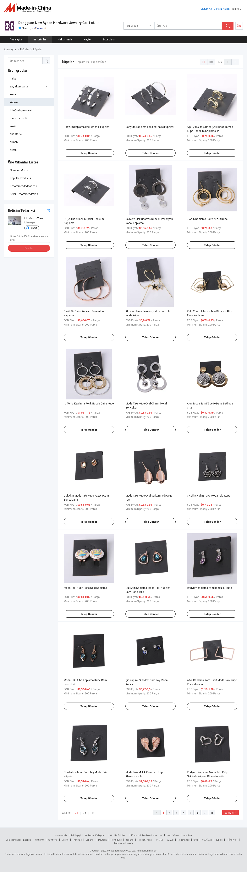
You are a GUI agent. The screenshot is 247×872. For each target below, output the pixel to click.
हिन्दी (196, 839)
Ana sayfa (16, 39)
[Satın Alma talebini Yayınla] (239, 26)
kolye (13, 94)
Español (90, 839)
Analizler (187, 835)
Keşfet (87, 39)
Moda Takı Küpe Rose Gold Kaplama (85, 588)
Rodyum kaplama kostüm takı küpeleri (86, 127)
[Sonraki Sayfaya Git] (235, 62)
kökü (13, 126)
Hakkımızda (65, 39)
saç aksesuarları (20, 86)
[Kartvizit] (48, 210)
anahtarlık (16, 134)
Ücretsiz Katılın (222, 8)
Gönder (29, 248)
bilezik (13, 150)
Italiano (130, 839)
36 (84, 813)
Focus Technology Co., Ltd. (122, 850)
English (27, 839)
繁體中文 (53, 839)
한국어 (159, 839)
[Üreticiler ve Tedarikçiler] (28, 7)
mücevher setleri (19, 118)
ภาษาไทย (207, 839)
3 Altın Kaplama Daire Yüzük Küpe (207, 219)
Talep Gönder (88, 153)
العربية (170, 839)
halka (13, 78)
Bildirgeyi (76, 835)
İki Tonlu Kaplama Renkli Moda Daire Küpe (89, 403)
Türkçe (219, 839)
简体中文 (39, 839)
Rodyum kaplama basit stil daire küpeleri (149, 127)
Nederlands (183, 839)
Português (116, 839)
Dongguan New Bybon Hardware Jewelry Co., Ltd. (56, 23)
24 (76, 812)
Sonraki (228, 812)
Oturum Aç (206, 8)
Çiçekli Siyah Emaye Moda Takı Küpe (208, 495)
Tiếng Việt (232, 839)
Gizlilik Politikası (118, 835)
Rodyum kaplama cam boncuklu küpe (209, 588)
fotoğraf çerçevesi (20, 110)
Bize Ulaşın (109, 39)
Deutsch (102, 839)
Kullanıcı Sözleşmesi (95, 835)
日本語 (65, 839)
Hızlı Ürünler (173, 835)
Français (77, 839)
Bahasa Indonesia (123, 843)
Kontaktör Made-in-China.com (146, 835)
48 (92, 813)
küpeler (14, 102)
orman (14, 142)
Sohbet (33, 227)
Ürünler (41, 39)
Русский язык (145, 839)
